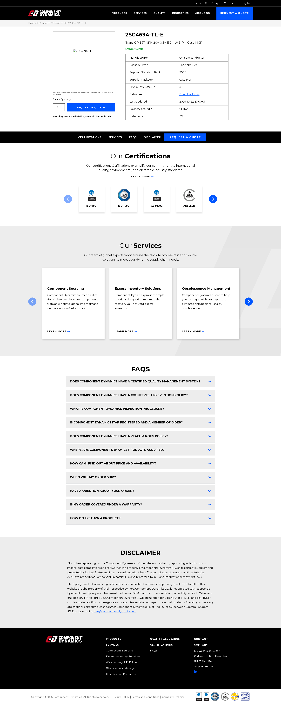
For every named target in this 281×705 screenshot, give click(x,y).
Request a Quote (234, 13)
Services (140, 13)
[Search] (206, 3)
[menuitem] (119, 13)
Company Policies (173, 697)
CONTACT (201, 638)
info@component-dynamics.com (115, 611)
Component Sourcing (119, 650)
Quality (159, 13)
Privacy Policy (120, 697)
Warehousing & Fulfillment (123, 662)
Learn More (140, 176)
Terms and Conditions (146, 697)
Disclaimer (152, 137)
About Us (202, 13)
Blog (214, 3)
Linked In (195, 671)
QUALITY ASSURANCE (165, 638)
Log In (245, 3)
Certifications (89, 137)
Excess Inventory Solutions (123, 656)
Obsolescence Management (124, 668)
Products (119, 13)
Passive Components (54, 23)
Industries (180, 13)
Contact (229, 3)
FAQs (133, 137)
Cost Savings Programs (120, 674)
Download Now (189, 94)
